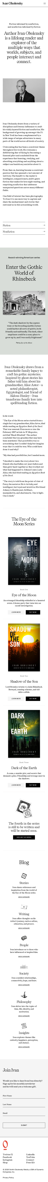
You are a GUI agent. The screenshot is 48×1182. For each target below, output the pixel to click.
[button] (44, 3)
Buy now (33, 612)
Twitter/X (8, 1155)
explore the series (24, 837)
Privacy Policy (8, 1178)
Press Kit (30, 1163)
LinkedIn (30, 1155)
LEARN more (16, 612)
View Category (24, 897)
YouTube (30, 1157)
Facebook (7, 1157)
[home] (21, 3)
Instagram (7, 1160)
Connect (30, 1160)
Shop (5, 1163)
